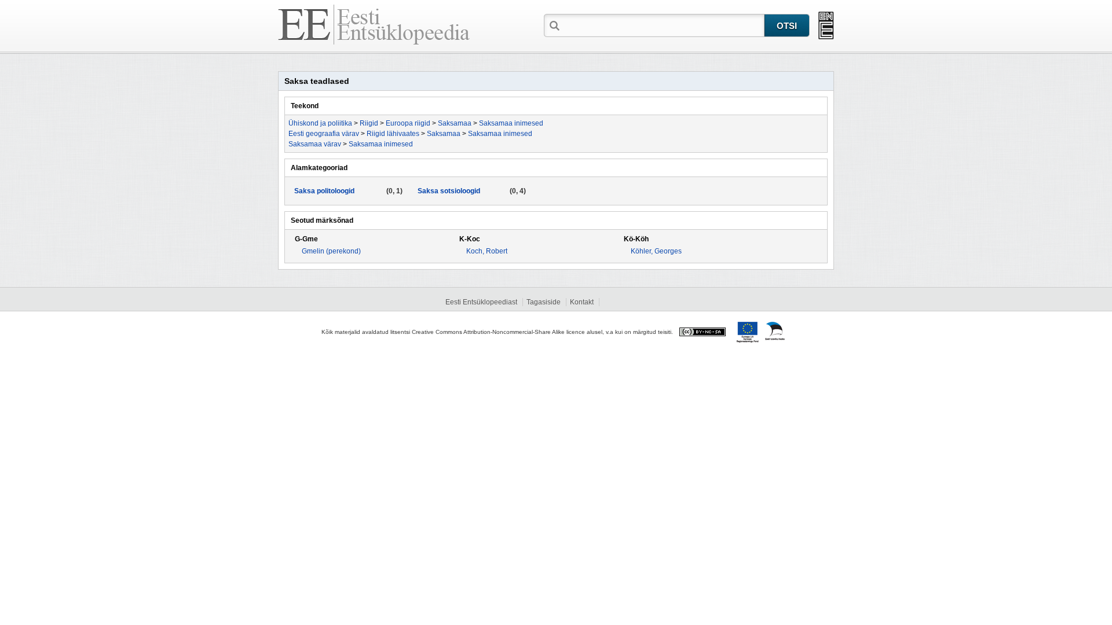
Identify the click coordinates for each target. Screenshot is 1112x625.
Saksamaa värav (314, 144)
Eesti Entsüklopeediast (481, 302)
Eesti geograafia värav (323, 134)
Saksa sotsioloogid (449, 191)
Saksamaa (454, 123)
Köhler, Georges (656, 251)
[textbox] (663, 25)
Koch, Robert (486, 251)
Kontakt (582, 302)
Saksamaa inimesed (511, 123)
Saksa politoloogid (324, 191)
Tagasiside (543, 302)
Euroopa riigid (408, 123)
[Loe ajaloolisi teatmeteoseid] (826, 25)
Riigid (369, 123)
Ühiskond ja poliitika (320, 123)
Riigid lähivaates (393, 134)
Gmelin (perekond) (331, 251)
